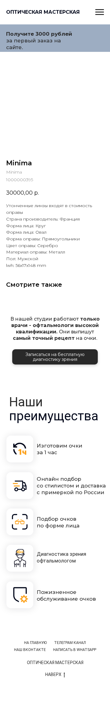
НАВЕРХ (53, 674)
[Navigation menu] (99, 12)
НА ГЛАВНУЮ (35, 643)
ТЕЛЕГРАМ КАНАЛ (70, 643)
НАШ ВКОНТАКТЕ (30, 650)
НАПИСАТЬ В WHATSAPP (74, 650)
